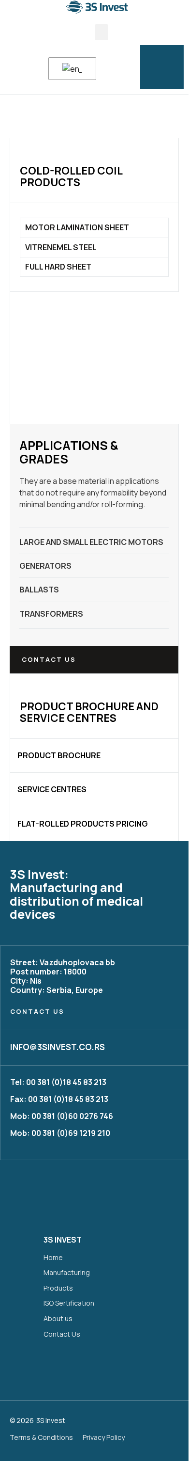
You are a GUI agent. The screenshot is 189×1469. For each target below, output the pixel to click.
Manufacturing (67, 1272)
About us (58, 1318)
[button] (101, 32)
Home (53, 1257)
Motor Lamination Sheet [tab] (77, 227)
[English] (70, 69)
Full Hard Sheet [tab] (58, 266)
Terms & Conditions (41, 1437)
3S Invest (50, 1420)
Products (58, 1288)
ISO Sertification (69, 1303)
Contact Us (62, 1334)
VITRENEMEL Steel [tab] (61, 247)
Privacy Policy (104, 1437)
